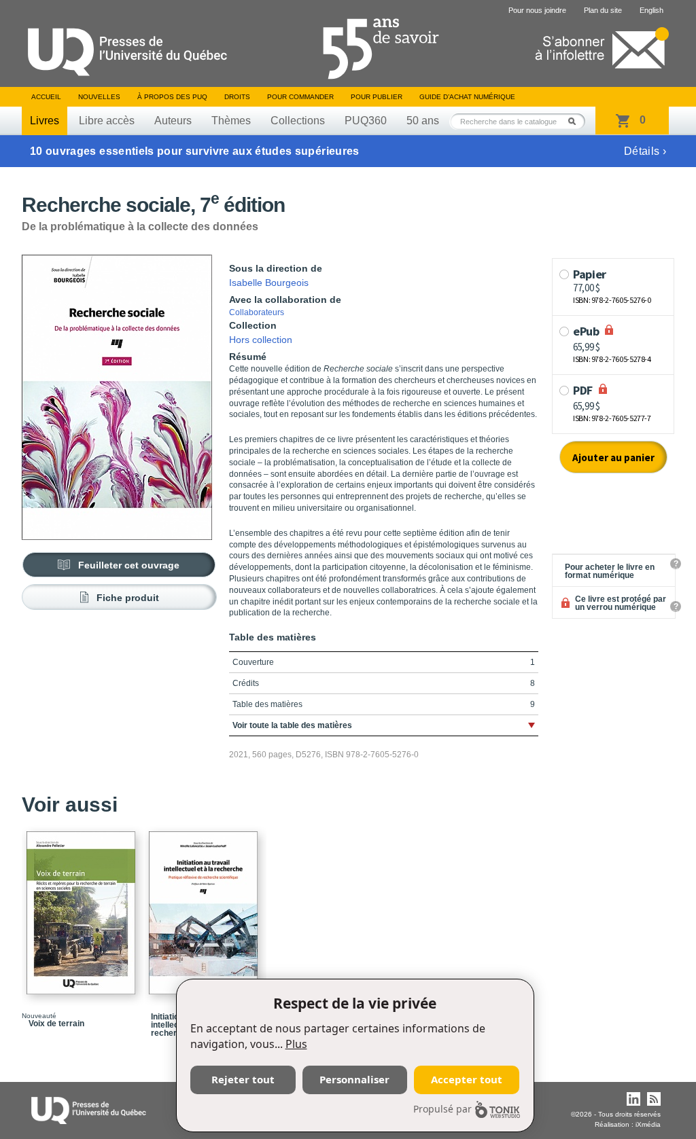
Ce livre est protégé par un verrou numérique (620, 603)
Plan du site (603, 10)
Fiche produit (128, 597)
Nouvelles (99, 97)
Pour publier (376, 97)
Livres (44, 120)
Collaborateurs (256, 312)
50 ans (422, 120)
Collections (298, 120)
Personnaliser (354, 1079)
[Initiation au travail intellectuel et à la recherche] (205, 906)
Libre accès (107, 120)
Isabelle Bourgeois (269, 282)
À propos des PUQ (172, 97)
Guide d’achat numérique (467, 97)
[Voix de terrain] (83, 906)
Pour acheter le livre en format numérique (610, 571)
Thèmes (231, 120)
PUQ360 (366, 120)
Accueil (46, 97)
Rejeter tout (243, 1079)
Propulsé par (442, 1108)
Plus (296, 1043)
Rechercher (576, 121)
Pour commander (300, 97)
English (651, 10)
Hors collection (260, 339)
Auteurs (173, 120)
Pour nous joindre (537, 10)
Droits (237, 97)
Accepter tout (466, 1079)
